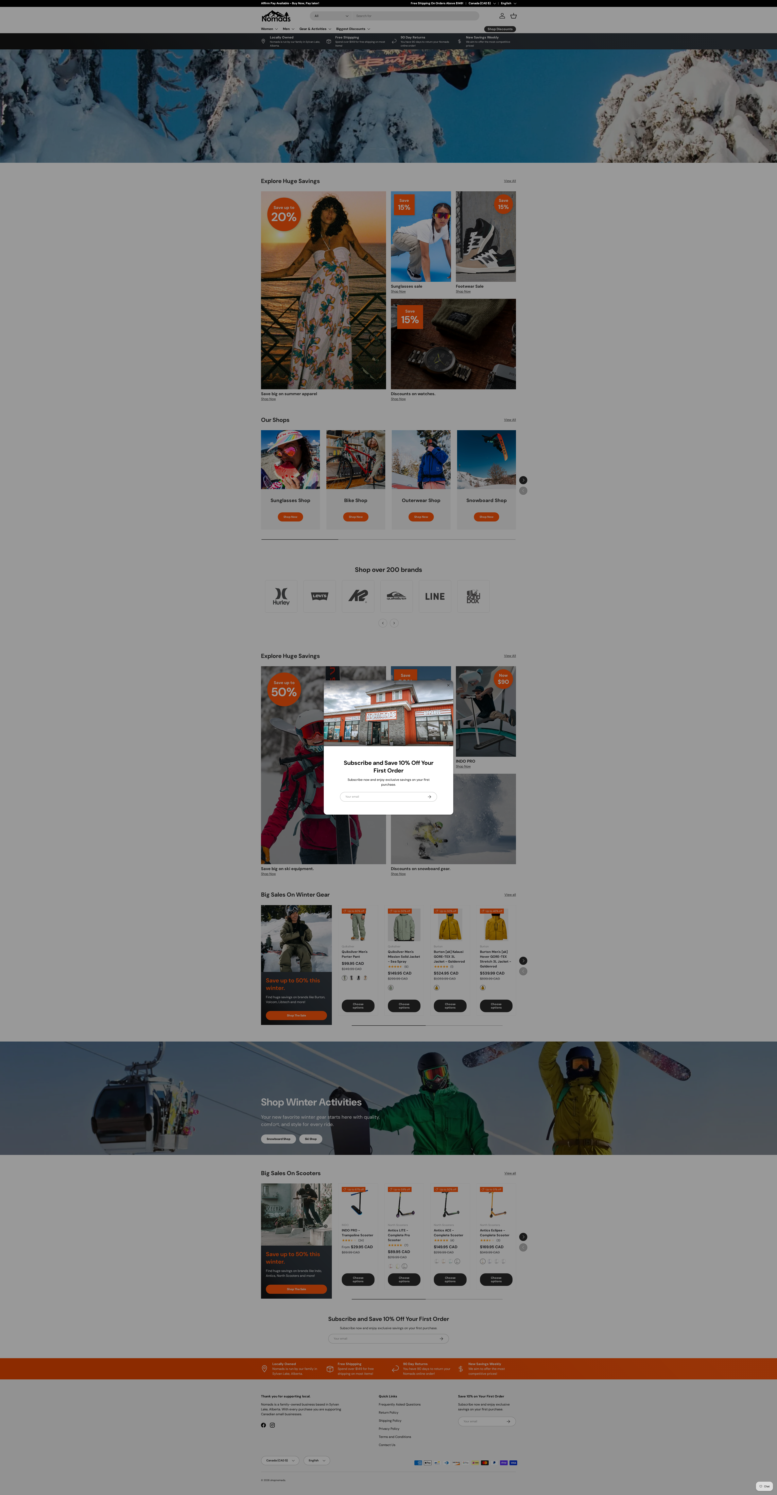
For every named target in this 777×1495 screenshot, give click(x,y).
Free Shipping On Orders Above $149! (437, 3)
